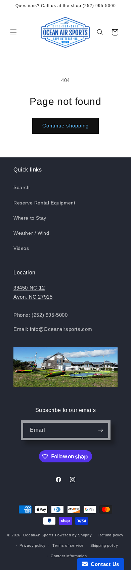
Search (21, 187)
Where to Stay (29, 218)
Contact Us (103, 564)
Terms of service (68, 545)
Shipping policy (104, 545)
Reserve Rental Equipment (44, 202)
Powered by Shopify (73, 535)
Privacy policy (32, 545)
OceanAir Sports (38, 535)
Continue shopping (65, 125)
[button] (13, 32)
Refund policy (111, 535)
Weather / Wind (31, 233)
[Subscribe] (100, 430)
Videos (21, 248)
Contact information (69, 556)
